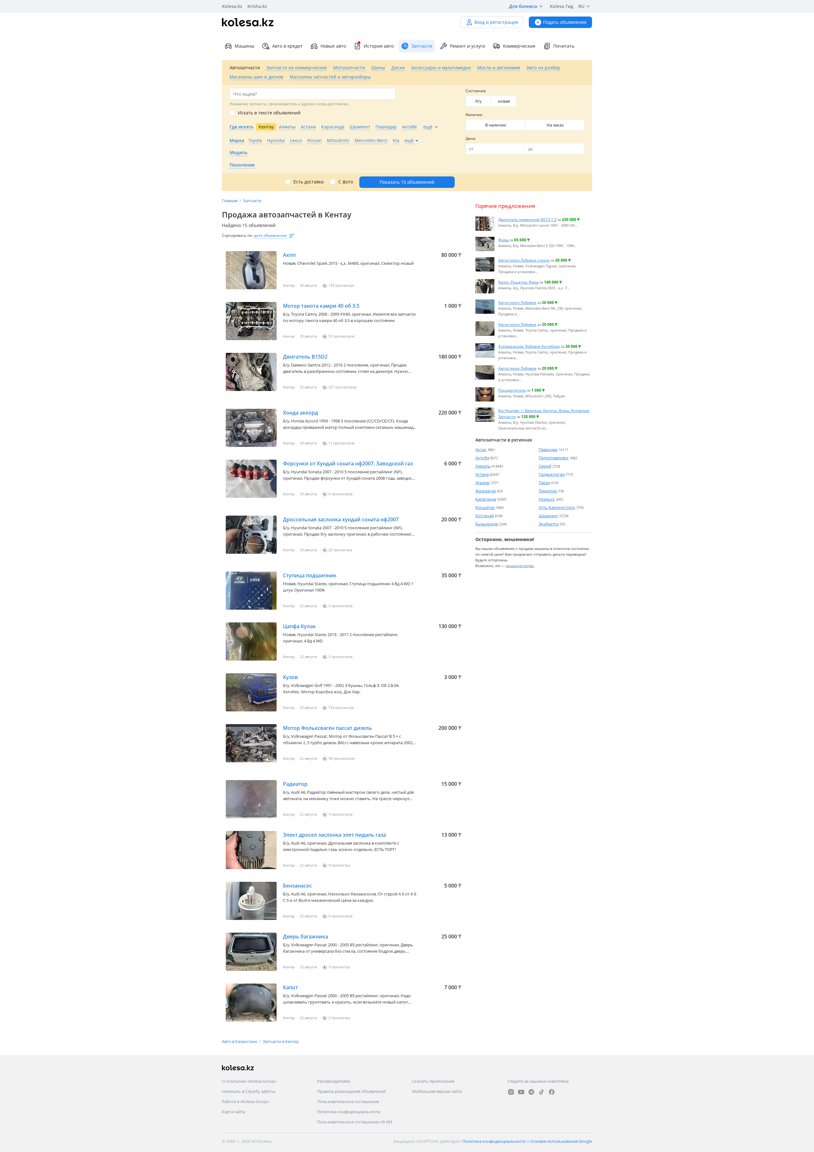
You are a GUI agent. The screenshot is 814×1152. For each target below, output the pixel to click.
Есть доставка (308, 182)
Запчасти (252, 200)
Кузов (290, 677)
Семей (545, 466)
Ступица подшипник (309, 575)
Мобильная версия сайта (437, 1091)
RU (581, 6)
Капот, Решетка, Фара (518, 282)
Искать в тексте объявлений (269, 113)
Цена (470, 138)
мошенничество (520, 565)
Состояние (476, 90)
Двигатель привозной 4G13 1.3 (527, 219)
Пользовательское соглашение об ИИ (354, 1122)
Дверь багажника (305, 936)
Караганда (485, 499)
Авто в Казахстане (240, 1041)
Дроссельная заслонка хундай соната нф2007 (341, 519)
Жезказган (485, 491)
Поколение (242, 165)
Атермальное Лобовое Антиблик (529, 346)
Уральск (547, 499)
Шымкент (548, 515)
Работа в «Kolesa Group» (245, 1101)
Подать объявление (565, 22)
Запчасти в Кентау (281, 1041)
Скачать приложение (433, 1081)
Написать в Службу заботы (248, 1091)
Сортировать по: (237, 235)
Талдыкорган (552, 474)
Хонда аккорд (300, 412)
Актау (480, 449)
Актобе (482, 458)
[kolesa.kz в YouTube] (521, 1092)
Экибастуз (549, 524)
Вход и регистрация (496, 22)
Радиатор (295, 783)
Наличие (474, 114)
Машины (244, 46)
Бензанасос (297, 885)
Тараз (544, 482)
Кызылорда (486, 524)
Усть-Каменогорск (557, 507)
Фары (503, 239)
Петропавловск (554, 458)
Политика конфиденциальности (348, 1111)
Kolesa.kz (232, 6)
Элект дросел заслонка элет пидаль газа (334, 834)
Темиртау (548, 491)
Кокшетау (485, 507)
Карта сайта (233, 1111)
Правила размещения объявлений (351, 1091)
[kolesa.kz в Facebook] (551, 1092)
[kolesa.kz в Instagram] (511, 1092)
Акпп (289, 254)
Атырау (482, 482)
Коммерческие (519, 46)
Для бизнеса (523, 6)
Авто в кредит (287, 46)
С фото (345, 182)
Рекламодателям (333, 1081)
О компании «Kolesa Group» (249, 1081)
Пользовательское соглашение (348, 1101)
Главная (230, 200)
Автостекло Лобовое (517, 302)
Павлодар (548, 449)
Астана (482, 474)
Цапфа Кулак (299, 626)
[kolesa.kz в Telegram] (531, 1092)
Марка (237, 140)
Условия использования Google (561, 1141)
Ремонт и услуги (467, 46)
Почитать (563, 46)
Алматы (483, 466)
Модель (238, 152)
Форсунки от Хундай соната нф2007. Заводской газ (348, 463)
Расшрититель (512, 390)
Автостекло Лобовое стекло (524, 260)
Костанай (484, 515)
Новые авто (333, 46)
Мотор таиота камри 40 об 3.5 (321, 305)
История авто (379, 46)
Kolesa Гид (561, 6)
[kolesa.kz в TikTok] (541, 1092)
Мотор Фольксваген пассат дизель (327, 727)
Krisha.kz (257, 6)
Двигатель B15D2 (305, 356)
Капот (290, 987)
